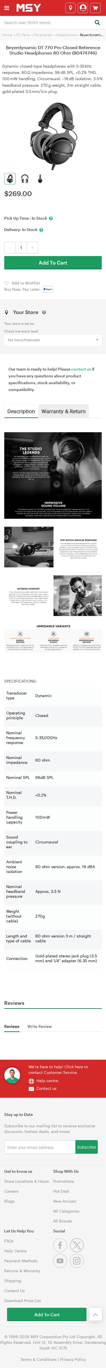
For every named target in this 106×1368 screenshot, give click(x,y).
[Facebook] (61, 1250)
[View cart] (95, 8)
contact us (81, 369)
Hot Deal (61, 1191)
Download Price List (22, 1300)
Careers (11, 1191)
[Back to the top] (95, 1314)
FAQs (9, 1240)
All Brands (62, 1221)
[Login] (83, 8)
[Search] (97, 23)
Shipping (12, 1280)
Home (7, 35)
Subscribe (86, 1146)
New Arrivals (64, 1201)
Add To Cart (53, 262)
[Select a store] (70, 8)
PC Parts (23, 35)
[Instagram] (77, 1266)
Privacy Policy (73, 1359)
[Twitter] (77, 1250)
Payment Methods (21, 1260)
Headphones (66, 35)
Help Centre (15, 1250)
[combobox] (53, 22)
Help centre (47, 1080)
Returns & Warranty (22, 1270)
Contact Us (14, 1290)
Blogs (9, 1201)
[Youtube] (61, 1266)
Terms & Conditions (38, 1359)
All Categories (66, 1211)
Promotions (63, 1181)
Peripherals (43, 35)
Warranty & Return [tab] (64, 411)
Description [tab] (21, 411)
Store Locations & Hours (26, 1181)
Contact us (46, 1088)
